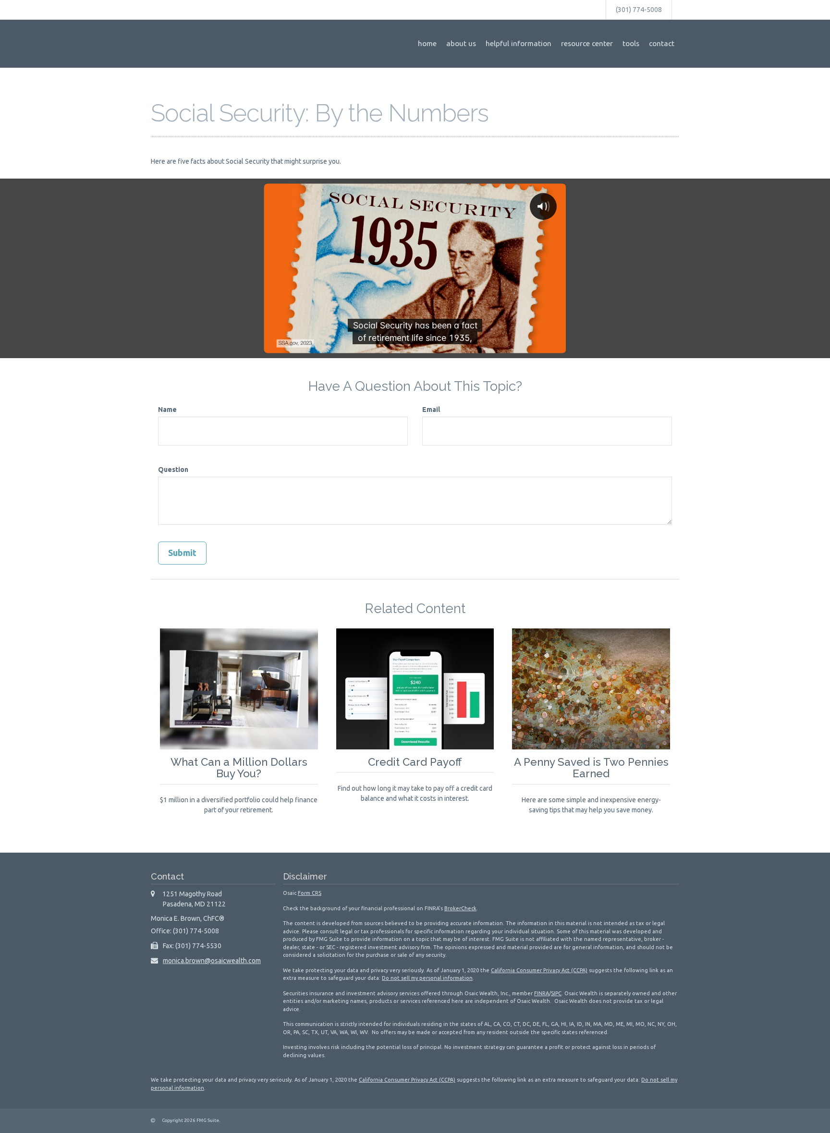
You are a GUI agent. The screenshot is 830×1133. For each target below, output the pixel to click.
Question (173, 469)
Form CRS (309, 893)
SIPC (556, 993)
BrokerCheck (460, 908)
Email (431, 409)
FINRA (541, 993)
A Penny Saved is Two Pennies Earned (591, 768)
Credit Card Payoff (415, 762)
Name (167, 409)
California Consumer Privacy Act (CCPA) (539, 970)
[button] (461, 44)
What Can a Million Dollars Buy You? (239, 768)
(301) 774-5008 (639, 9)
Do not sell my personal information (427, 978)
